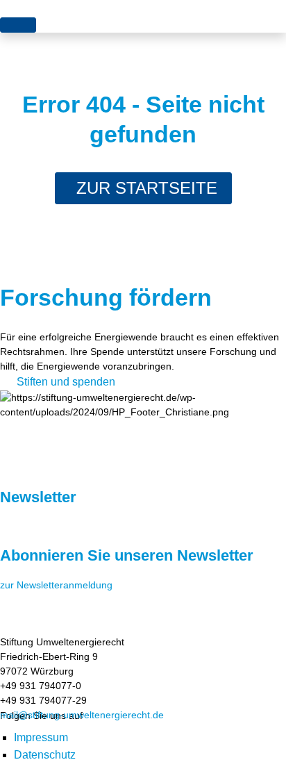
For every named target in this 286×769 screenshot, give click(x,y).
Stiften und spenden (66, 382)
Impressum (41, 737)
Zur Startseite (146, 188)
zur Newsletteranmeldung (56, 584)
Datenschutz (45, 755)
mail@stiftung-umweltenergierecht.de (82, 714)
